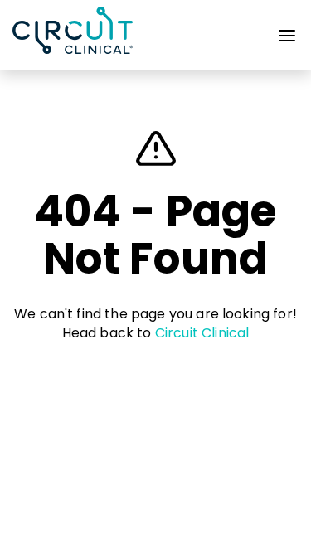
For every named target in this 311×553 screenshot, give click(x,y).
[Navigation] (287, 39)
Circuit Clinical (202, 332)
